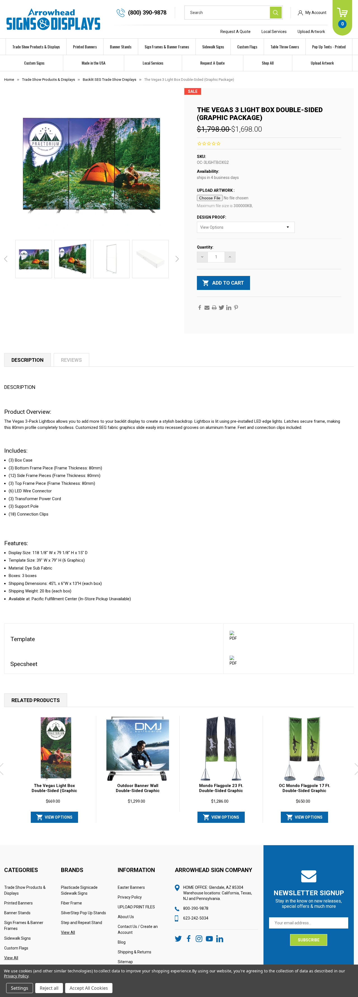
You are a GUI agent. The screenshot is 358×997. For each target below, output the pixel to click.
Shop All (268, 63)
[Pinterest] (236, 307)
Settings (19, 988)
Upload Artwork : (216, 190)
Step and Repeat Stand (81, 922)
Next (177, 259)
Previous (5, 259)
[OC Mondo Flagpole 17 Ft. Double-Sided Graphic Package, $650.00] (305, 749)
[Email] (207, 307)
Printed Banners (85, 46)
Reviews (71, 360)
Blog (122, 942)
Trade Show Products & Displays (36, 46)
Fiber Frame (71, 903)
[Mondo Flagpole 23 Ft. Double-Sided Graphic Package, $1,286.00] (221, 749)
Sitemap (125, 962)
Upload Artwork (311, 31)
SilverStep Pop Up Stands (83, 913)
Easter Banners (131, 887)
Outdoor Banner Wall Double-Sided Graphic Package (138, 790)
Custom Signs (34, 63)
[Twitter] (221, 307)
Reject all (49, 988)
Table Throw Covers (284, 46)
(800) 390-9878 (147, 12)
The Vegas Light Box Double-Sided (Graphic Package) (54, 790)
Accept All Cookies (89, 988)
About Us (126, 917)
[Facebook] (199, 307)
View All (11, 958)
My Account (315, 12)
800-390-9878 (195, 908)
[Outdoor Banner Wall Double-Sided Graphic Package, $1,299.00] (138, 749)
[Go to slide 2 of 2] (191, 825)
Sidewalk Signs (213, 46)
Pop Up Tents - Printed (329, 46)
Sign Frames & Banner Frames (167, 46)
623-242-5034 (195, 918)
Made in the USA (93, 63)
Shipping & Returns (134, 952)
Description (27, 360)
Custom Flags (247, 46)
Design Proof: (212, 217)
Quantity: (205, 247)
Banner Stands (120, 46)
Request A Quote (235, 31)
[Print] (214, 307)
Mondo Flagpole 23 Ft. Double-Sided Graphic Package (221, 790)
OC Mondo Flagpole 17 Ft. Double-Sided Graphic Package (304, 790)
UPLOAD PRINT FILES (136, 907)
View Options (58, 817)
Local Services (274, 31)
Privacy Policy (130, 897)
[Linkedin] (229, 307)
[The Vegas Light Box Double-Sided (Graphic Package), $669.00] (55, 749)
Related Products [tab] (35, 700)
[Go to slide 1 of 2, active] (183, 825)
